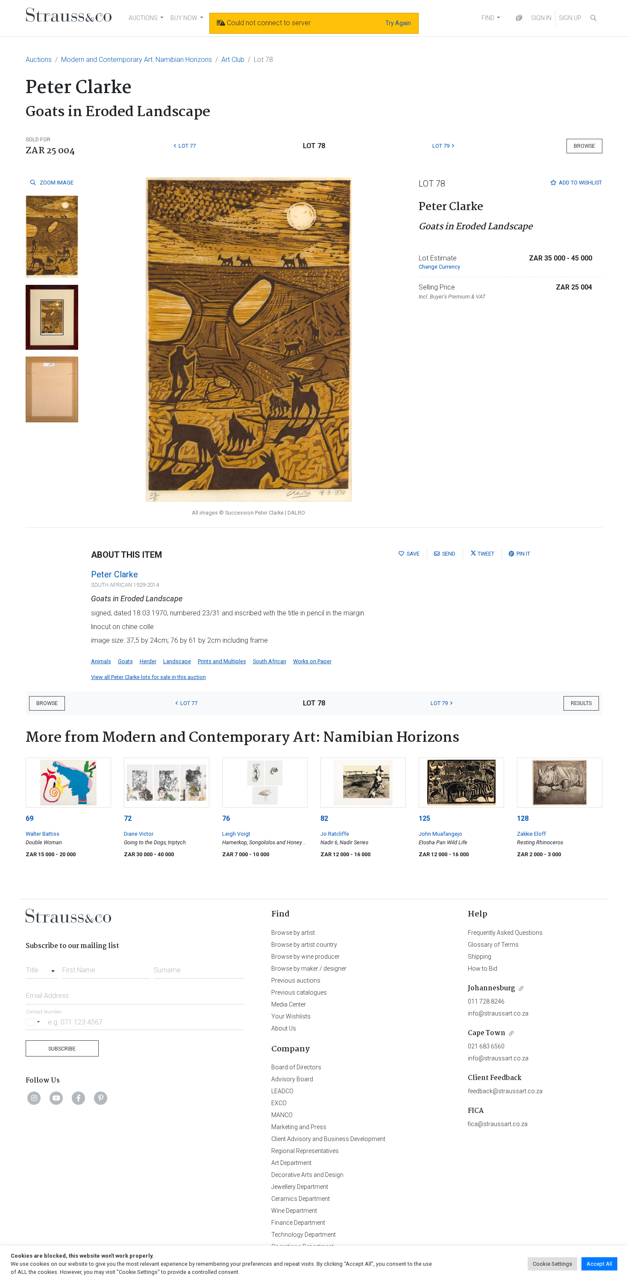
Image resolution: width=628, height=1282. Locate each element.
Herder (148, 661)
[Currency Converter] (519, 18)
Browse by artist (293, 932)
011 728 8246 (486, 1001)
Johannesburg (491, 988)
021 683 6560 (486, 1046)
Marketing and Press (298, 1127)
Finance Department (298, 1222)
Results (581, 703)
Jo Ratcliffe (334, 834)
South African (269, 661)
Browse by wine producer (305, 956)
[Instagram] (34, 1098)
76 (226, 818)
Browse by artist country (304, 944)
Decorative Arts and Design (307, 1174)
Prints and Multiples (222, 661)
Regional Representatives (305, 1150)
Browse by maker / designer (308, 968)
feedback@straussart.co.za (505, 1091)
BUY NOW (183, 18)
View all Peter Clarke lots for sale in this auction (148, 677)
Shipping (479, 956)
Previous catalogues (299, 992)
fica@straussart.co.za (498, 1124)
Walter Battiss (42, 834)
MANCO (282, 1115)
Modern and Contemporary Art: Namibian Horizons (136, 60)
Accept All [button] (599, 1264)
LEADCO (282, 1091)
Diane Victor (138, 834)
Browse (584, 146)
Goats (125, 661)
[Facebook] (78, 1098)
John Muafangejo (440, 834)
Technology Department (303, 1234)
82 (324, 818)
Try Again (398, 23)
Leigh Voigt (236, 834)
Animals (101, 661)
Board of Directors (296, 1067)
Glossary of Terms (493, 944)
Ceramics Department (300, 1198)
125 (424, 818)
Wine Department (294, 1210)
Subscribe (62, 1048)
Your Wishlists (291, 1016)
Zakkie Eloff (531, 834)
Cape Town (486, 1033)
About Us (283, 1028)
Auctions (39, 60)
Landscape (177, 661)
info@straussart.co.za (498, 1013)
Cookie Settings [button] (552, 1264)
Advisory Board (292, 1079)
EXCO (279, 1103)
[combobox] (42, 968)
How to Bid (482, 968)
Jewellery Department (299, 1186)
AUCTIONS (143, 18)
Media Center (288, 1004)
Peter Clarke (114, 574)
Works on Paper (312, 661)
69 (29, 818)
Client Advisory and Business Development (328, 1139)
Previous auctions (295, 980)
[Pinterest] (100, 1098)
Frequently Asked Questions (505, 932)
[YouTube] (56, 1098)
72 (128, 818)
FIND (487, 18)
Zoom (55, 182)
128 (522, 818)
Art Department (291, 1162)
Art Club (232, 60)
